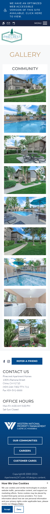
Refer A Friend (27, 361)
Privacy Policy (17, 504)
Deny (19, 509)
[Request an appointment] (14, 23)
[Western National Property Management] (25, 425)
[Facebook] (4, 361)
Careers (25, 450)
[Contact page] (8, 23)
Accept (7, 509)
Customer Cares (25, 460)
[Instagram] (8, 361)
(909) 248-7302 (16, 386)
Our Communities (25, 440)
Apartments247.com (14, 477)
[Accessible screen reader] (3, 23)
